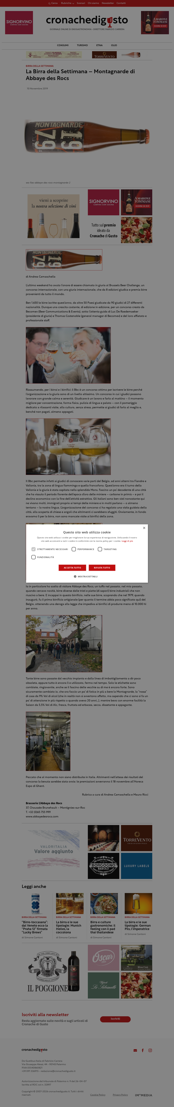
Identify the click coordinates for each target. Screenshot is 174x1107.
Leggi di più (127, 541)
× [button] (144, 528)
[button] (87, 576)
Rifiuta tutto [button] (102, 567)
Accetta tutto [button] (72, 567)
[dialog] (87, 553)
